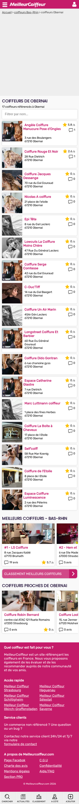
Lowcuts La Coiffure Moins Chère (39, 243)
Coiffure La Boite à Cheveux (37, 428)
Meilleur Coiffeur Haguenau (52, 688)
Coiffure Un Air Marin (40, 309)
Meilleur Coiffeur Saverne (52, 707)
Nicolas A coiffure (38, 197)
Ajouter (70, 801)
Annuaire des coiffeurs (27, 4)
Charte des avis (16, 766)
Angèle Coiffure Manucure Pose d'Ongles (42, 127)
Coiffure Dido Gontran (41, 358)
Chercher (7, 801)
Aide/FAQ (47, 771)
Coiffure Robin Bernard (21, 615)
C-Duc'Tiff (32, 287)
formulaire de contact (20, 744)
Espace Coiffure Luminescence (36, 495)
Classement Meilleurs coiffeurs (33, 574)
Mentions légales (17, 771)
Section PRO (13, 777)
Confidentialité (51, 766)
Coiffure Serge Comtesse (34, 266)
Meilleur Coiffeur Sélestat (52, 697)
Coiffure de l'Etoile (38, 471)
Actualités (23, 801)
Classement (39, 801)
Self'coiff (31, 449)
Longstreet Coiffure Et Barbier (40, 334)
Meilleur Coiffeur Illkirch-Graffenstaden (20, 707)
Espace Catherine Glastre (37, 382)
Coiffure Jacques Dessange (37, 176)
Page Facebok (14, 760)
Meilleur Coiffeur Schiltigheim (16, 697)
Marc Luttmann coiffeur (42, 403)
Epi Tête (30, 219)
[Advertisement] (39, 56)
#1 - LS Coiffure (16, 547)
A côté (54, 801)
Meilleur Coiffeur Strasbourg (16, 688)
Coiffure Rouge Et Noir (41, 151)
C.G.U (44, 760)
